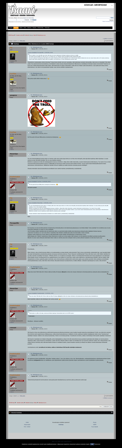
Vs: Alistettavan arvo (36, 47)
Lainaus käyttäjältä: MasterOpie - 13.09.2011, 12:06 (40, 202)
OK (92, 444)
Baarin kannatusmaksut (108, 21)
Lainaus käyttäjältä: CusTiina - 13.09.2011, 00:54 (39, 181)
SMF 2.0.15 (54, 441)
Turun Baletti (94, 426)
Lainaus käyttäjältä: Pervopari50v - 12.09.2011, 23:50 (40, 52)
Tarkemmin (97, 444)
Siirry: (101, 406)
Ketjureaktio (27, 424)
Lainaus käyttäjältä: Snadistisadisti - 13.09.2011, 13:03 (40, 293)
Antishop (61, 424)
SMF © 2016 (60, 441)
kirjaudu (25, 17)
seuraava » (110, 38)
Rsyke (94, 422)
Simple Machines (67, 441)
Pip (11, 47)
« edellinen (105, 38)
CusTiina (13, 73)
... (18, 40)
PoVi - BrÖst (27, 426)
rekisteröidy (31, 17)
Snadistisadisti (15, 177)
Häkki (34, 35)
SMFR (94, 424)
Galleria (12, 62)
